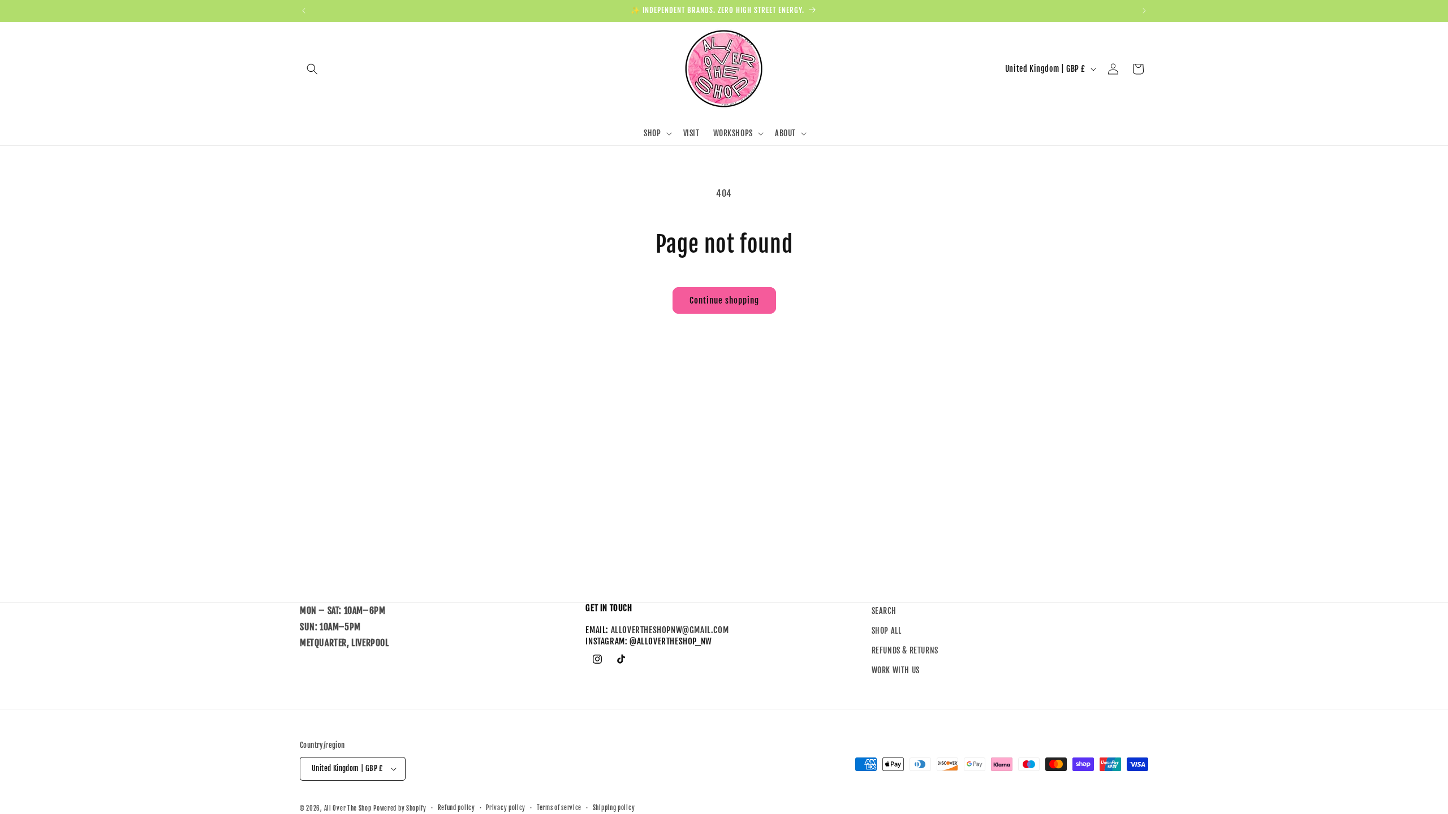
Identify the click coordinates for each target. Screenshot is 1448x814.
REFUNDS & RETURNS (905, 651)
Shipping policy (614, 808)
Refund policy (456, 808)
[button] (312, 69)
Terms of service (559, 808)
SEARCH (884, 611)
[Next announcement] (1144, 10)
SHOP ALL (887, 631)
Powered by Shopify (399, 808)
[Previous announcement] (303, 10)
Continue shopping (724, 300)
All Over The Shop (348, 808)
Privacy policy (505, 808)
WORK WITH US (896, 671)
